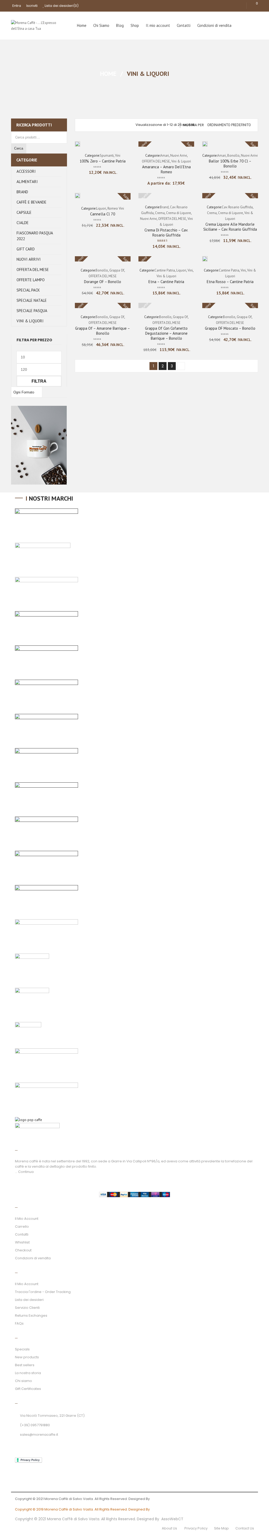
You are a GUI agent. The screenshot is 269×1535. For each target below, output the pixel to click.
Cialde (23, 222)
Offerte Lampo (31, 279)
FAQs (19, 1323)
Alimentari (27, 181)
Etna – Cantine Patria (166, 281)
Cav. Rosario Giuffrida (237, 207)
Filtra (39, 381)
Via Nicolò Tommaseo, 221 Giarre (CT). (52, 1415)
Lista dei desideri (61, 5)
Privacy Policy (196, 1528)
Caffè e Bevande (31, 202)
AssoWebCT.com (165, 1498)
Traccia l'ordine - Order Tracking (43, 1291)
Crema (160, 213)
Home (108, 74)
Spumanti (107, 155)
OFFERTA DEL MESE (33, 269)
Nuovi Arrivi (29, 259)
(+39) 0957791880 (35, 1425)
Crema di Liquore (178, 213)
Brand (22, 191)
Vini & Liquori (30, 320)
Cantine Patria (164, 270)
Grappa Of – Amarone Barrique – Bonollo (102, 331)
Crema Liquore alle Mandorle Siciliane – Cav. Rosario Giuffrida (230, 227)
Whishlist (22, 1242)
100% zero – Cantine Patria (103, 161)
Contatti (21, 1234)
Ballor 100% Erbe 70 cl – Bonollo (230, 164)
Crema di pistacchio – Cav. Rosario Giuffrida (166, 233)
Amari (164, 155)
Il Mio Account (26, 1218)
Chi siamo (23, 1380)
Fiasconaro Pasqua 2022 (35, 235)
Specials (22, 1349)
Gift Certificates (28, 1388)
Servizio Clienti (27, 1307)
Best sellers (24, 1365)
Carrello (22, 1226)
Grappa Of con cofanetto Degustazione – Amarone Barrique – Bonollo (166, 333)
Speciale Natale (32, 300)
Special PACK (28, 290)
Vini (117, 155)
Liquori (101, 208)
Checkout (23, 1250)
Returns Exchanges (31, 1315)
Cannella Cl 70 (102, 213)
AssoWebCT (172, 1519)
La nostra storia (28, 1372)
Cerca (18, 148)
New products (27, 1357)
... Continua (24, 1171)
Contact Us (244, 1528)
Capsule (24, 212)
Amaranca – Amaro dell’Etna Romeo (166, 169)
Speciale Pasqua (32, 310)
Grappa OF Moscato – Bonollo (230, 328)
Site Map (221, 1528)
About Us (170, 1528)
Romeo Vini (115, 208)
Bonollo (233, 155)
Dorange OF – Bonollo (102, 281)
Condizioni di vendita (33, 1258)
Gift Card (26, 248)
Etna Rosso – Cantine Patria (230, 281)
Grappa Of (116, 270)
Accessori (26, 171)
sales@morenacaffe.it (39, 1434)
